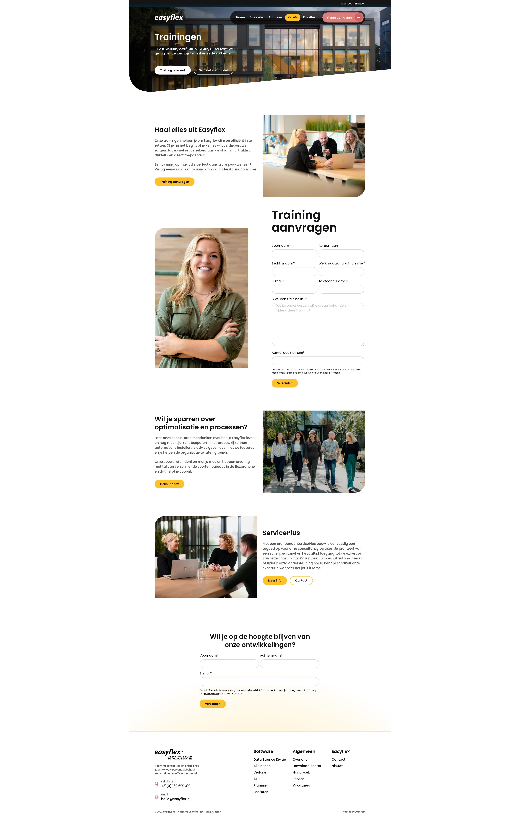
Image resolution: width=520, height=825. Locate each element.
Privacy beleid (213, 811)
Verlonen (261, 772)
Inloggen (360, 3)
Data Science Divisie (269, 759)
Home (240, 17)
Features (260, 792)
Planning (260, 785)
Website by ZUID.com (353, 811)
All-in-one (262, 766)
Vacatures (301, 785)
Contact (346, 3)
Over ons (300, 759)
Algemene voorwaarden (190, 811)
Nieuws (337, 766)
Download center (307, 766)
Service (298, 779)
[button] (257, 17)
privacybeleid (309, 372)
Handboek (301, 772)
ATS (256, 779)
